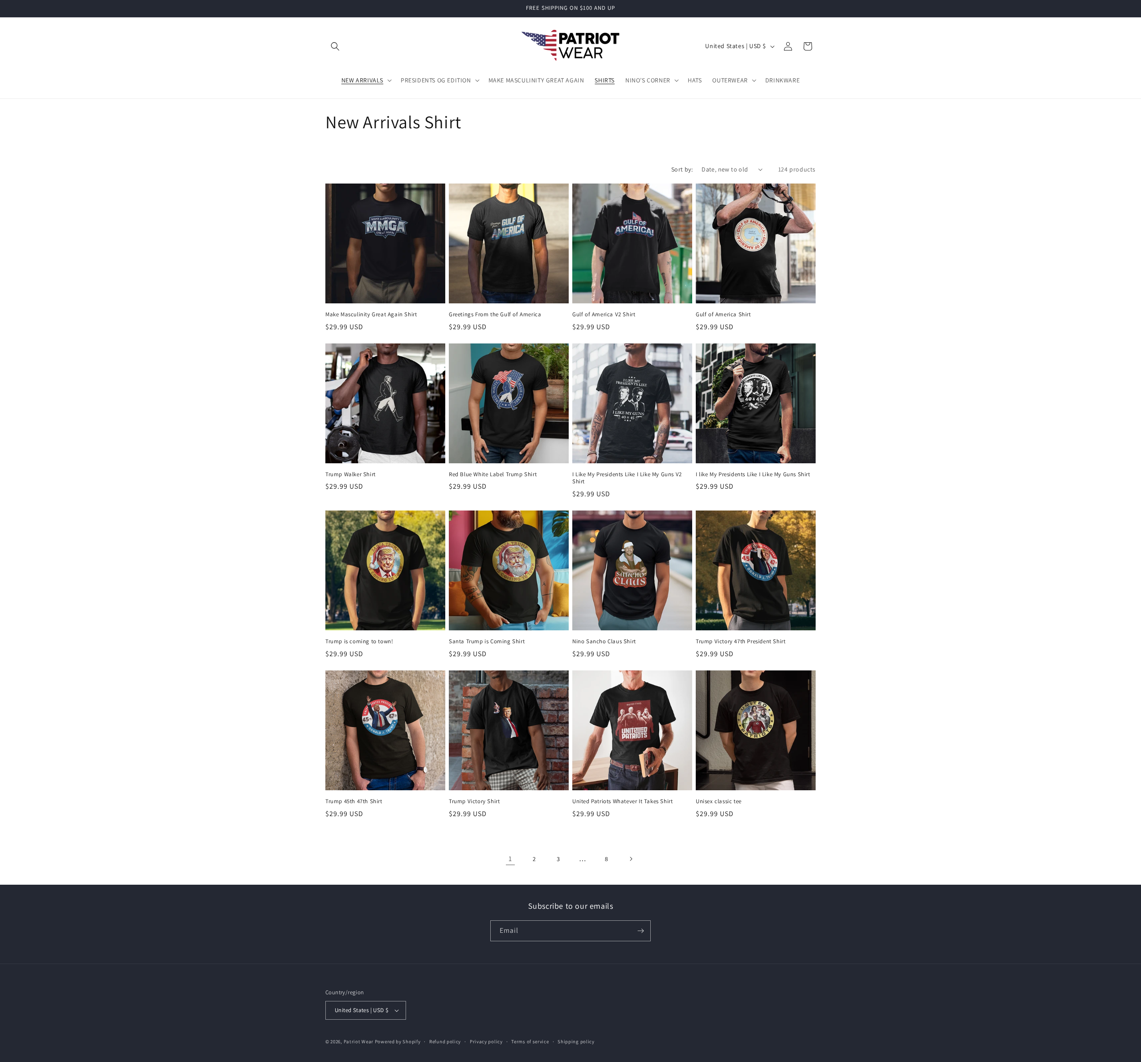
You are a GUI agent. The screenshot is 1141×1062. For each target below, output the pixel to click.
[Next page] (630, 859)
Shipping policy (576, 1041)
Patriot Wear (358, 1041)
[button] (335, 46)
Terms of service (530, 1041)
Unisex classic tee (719, 801)
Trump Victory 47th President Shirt (740, 641)
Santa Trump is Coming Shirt (487, 641)
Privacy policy (486, 1041)
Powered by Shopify (398, 1041)
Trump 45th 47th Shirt (353, 801)
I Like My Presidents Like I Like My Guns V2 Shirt (627, 478)
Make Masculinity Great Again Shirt (371, 314)
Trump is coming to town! (359, 641)
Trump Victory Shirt (474, 801)
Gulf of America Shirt (723, 314)
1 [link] (510, 858)
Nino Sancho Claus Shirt (604, 641)
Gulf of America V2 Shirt (603, 314)
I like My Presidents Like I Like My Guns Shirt (753, 474)
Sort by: (682, 169)
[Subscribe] (640, 930)
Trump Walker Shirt (350, 474)
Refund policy (445, 1041)
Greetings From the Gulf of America (495, 314)
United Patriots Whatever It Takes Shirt (622, 801)
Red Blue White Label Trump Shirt (493, 474)
